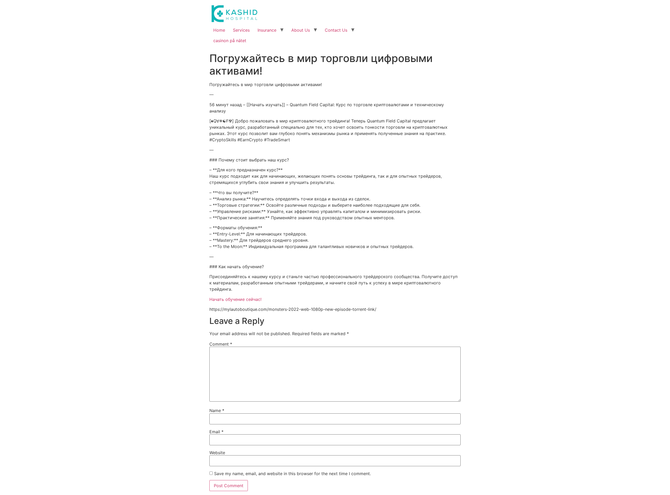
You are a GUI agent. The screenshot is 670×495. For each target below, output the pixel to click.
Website (217, 453)
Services (241, 30)
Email (216, 432)
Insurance (267, 30)
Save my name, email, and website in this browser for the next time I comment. (292, 473)
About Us (300, 30)
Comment (220, 344)
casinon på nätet (229, 40)
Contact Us (336, 30)
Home (219, 30)
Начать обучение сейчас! (235, 299)
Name (216, 410)
